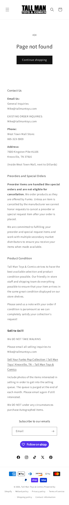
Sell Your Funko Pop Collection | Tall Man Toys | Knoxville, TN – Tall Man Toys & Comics (32, 364)
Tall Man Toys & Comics (32, 486)
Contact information (45, 497)
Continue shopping (34, 60)
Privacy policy (38, 491)
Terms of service (56, 491)
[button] (7, 10)
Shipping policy (24, 497)
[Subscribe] (53, 431)
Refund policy (22, 491)
